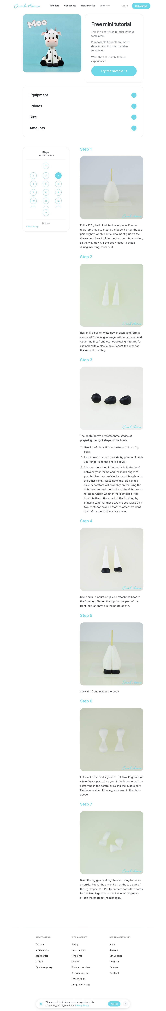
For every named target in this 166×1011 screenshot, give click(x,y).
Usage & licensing (81, 984)
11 (46, 200)
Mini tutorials (42, 950)
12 (58, 200)
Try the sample (112, 71)
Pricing (75, 944)
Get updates (115, 955)
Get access (70, 5)
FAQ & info (77, 955)
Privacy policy (78, 978)
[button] (83, 95)
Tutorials (54, 5)
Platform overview (81, 967)
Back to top (33, 226)
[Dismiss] (125, 1003)
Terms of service (80, 973)
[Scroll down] (46, 213)
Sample (39, 961)
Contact (76, 961)
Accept (114, 1004)
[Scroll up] (46, 166)
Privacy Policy (82, 1005)
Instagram (114, 961)
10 (33, 200)
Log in (124, 5)
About (112, 944)
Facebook (114, 973)
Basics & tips (42, 955)
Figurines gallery (44, 967)
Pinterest (114, 967)
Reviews (113, 950)
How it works (88, 5)
